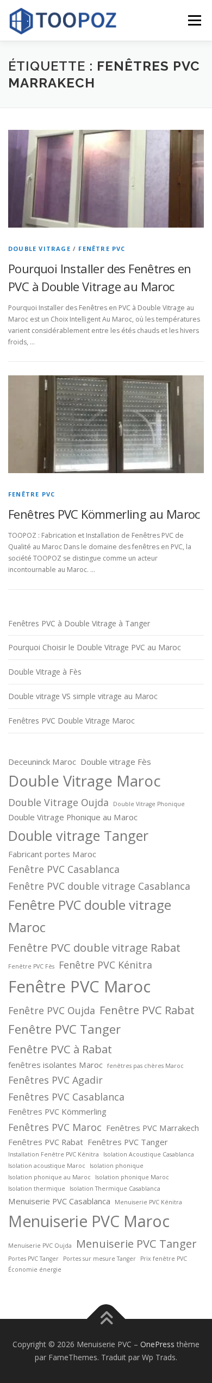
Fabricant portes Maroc (52, 853)
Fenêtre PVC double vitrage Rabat (94, 947)
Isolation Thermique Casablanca (115, 1188)
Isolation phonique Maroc (132, 1177)
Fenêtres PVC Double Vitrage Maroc (71, 720)
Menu (194, 20)
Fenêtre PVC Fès (31, 966)
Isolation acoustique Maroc (46, 1166)
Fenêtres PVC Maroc (55, 1127)
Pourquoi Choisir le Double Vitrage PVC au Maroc (94, 647)
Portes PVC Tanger (33, 1258)
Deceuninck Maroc (42, 761)
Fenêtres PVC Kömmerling (57, 1111)
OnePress (157, 1344)
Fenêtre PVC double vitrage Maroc (89, 916)
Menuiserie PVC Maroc (89, 1221)
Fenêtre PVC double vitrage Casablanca (99, 885)
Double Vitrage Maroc (84, 781)
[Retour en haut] (106, 1319)
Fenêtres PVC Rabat (45, 1141)
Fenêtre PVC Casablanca (64, 869)
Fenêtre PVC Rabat (147, 1009)
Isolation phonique (117, 1166)
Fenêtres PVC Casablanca (66, 1096)
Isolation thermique (36, 1188)
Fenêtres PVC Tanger (128, 1141)
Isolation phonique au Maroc (49, 1177)
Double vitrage (39, 248)
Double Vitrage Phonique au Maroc (73, 817)
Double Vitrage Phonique (149, 804)
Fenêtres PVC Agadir (55, 1079)
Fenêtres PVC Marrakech (152, 1127)
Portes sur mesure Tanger (99, 1258)
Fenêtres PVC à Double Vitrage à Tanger (79, 623)
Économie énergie (34, 1269)
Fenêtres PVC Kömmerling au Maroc (104, 514)
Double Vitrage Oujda (58, 802)
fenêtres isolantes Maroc (55, 1064)
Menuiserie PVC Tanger (136, 1243)
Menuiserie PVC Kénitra (148, 1202)
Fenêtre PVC (101, 248)
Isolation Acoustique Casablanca (148, 1154)
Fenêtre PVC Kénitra (105, 964)
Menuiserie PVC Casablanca (59, 1201)
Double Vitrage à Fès (45, 672)
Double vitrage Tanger (78, 835)
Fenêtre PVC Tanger (64, 1029)
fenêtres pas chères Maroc (145, 1066)
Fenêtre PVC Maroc (79, 986)
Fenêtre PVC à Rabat (60, 1049)
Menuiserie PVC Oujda (40, 1245)
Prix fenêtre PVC (163, 1258)
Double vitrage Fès (115, 761)
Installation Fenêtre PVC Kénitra (53, 1154)
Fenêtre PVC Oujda (51, 1010)
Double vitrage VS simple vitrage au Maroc (83, 696)
